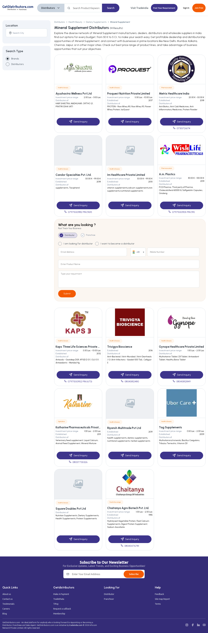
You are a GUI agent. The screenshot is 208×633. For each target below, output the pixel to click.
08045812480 (132, 381)
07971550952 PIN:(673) (80, 381)
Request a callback (62, 609)
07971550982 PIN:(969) (80, 212)
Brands (15, 58)
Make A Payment (61, 594)
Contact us (7, 599)
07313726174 (183, 128)
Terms (158, 604)
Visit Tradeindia (139, 8)
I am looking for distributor (78, 243)
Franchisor (109, 599)
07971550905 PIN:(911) (183, 212)
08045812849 (183, 381)
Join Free (199, 8)
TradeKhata (58, 599)
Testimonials (8, 604)
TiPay (55, 604)
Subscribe (134, 574)
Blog (4, 613)
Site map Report (162, 599)
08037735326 (79, 462)
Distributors (48, 8)
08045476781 (131, 545)
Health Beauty (75, 22)
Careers (6, 609)
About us (6, 594)
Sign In (186, 8)
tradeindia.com (75, 625)
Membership (59, 613)
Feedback (159, 594)
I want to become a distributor (117, 243)
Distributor (109, 594)
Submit (67, 293)
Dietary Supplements (96, 22)
